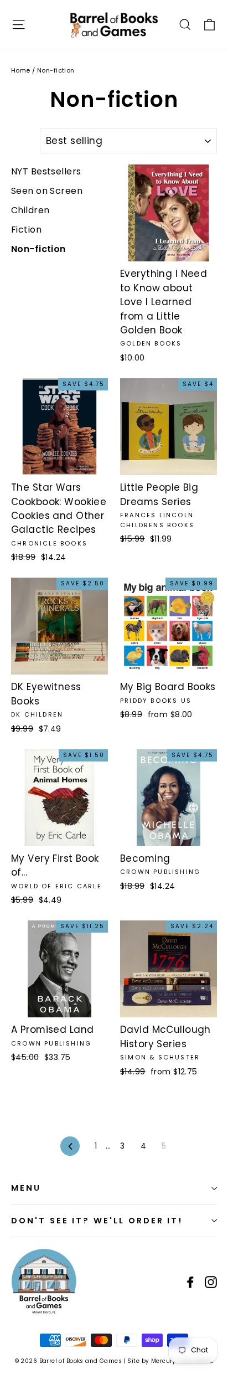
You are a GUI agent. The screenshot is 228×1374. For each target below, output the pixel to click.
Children (30, 210)
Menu (26, 1187)
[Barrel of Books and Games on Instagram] (211, 1281)
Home (20, 70)
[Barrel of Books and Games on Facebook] (190, 1281)
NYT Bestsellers (46, 171)
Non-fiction (38, 249)
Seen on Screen (46, 190)
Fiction (26, 229)
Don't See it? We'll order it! (97, 1220)
